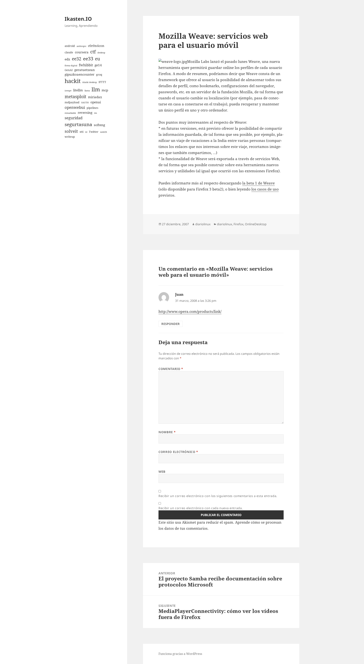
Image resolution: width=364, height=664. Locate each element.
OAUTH (85, 102)
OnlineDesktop (256, 224)
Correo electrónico (178, 452)
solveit (71, 131)
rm (95, 113)
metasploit (75, 96)
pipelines (92, 108)
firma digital (71, 65)
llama (87, 90)
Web (162, 472)
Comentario (170, 369)
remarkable (70, 113)
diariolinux (202, 224)
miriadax (95, 97)
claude (69, 52)
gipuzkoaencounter (79, 74)
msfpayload (72, 102)
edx (67, 59)
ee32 (76, 59)
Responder (170, 324)
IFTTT (102, 82)
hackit (73, 81)
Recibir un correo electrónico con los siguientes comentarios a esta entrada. (217, 496)
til (86, 132)
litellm (78, 90)
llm (96, 89)
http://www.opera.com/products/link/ (189, 311)
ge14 (98, 65)
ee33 (88, 58)
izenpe (68, 90)
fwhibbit (86, 64)
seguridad (73, 117)
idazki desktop (89, 82)
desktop (101, 52)
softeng (99, 125)
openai (95, 102)
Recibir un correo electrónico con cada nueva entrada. (200, 508)
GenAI (69, 70)
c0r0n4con (96, 45)
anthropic (81, 46)
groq (99, 74)
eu (97, 59)
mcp (105, 90)
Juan (179, 294)
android (70, 46)
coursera (82, 52)
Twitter (93, 132)
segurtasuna (78, 124)
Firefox (238, 224)
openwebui (75, 107)
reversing (85, 112)
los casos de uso (265, 189)
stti (81, 132)
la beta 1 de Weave (258, 183)
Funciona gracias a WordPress (180, 654)
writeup (70, 136)
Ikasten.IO (78, 18)
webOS (103, 132)
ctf (93, 51)
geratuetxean (84, 70)
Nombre (167, 432)
